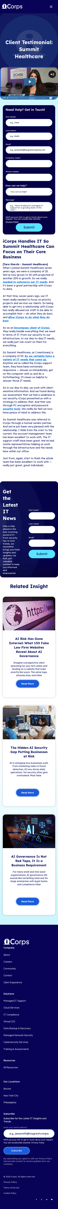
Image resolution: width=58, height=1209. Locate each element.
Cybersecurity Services (16, 1042)
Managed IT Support (15, 1000)
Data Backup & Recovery (17, 1028)
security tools (11, 408)
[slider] (27, 98)
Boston (7, 1088)
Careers (8, 961)
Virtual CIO (9, 1021)
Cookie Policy (10, 1193)
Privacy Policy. (37, 1143)
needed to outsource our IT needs (25, 282)
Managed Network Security (18, 1035)
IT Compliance (11, 1014)
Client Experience (13, 982)
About (7, 955)
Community (10, 968)
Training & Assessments (16, 1049)
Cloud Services (11, 1007)
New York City (11, 1095)
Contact (8, 975)
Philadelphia (10, 1102)
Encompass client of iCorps (32, 327)
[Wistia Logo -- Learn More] (50, 98)
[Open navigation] (51, 7)
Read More (27, 683)
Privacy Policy (12, 222)
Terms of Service (11, 1187)
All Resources (11, 1067)
